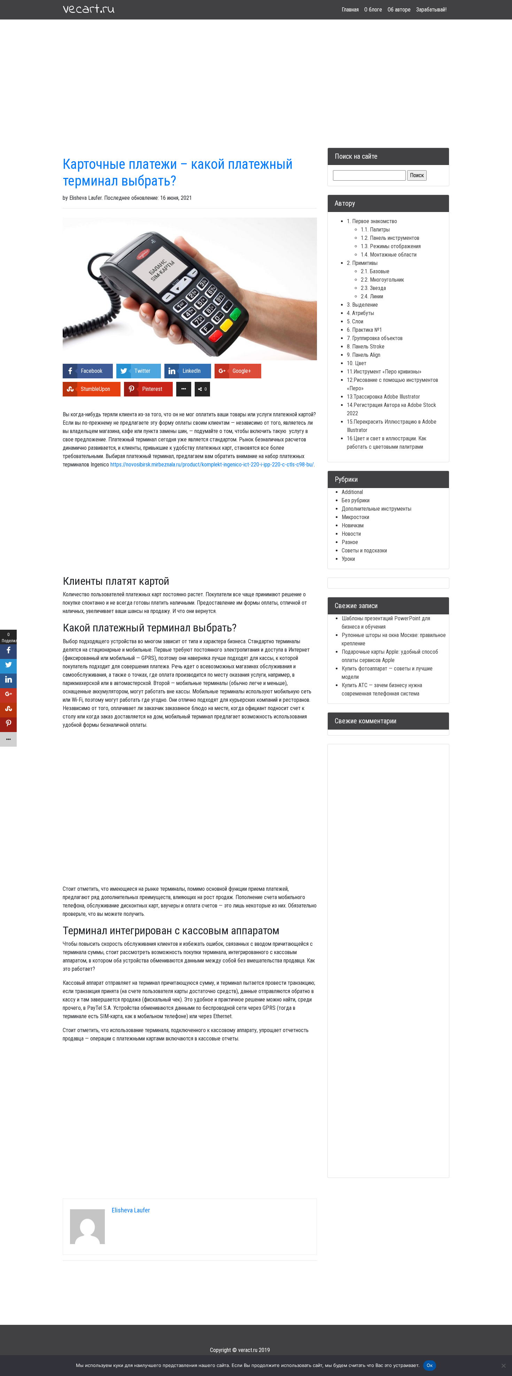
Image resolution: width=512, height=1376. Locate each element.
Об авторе (399, 9)
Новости (351, 533)
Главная (350, 9)
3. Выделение (362, 304)
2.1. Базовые (375, 271)
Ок (430, 1365)
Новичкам (353, 525)
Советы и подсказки (364, 550)
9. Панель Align (363, 355)
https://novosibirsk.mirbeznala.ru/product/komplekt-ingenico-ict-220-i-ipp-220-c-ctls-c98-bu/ (212, 464)
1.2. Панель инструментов (390, 238)
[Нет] (503, 1365)
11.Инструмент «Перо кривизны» (384, 371)
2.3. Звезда (373, 288)
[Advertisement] (256, 75)
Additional (352, 492)
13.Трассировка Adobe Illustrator (383, 396)
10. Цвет (356, 363)
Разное (350, 542)
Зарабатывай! (431, 9)
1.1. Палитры (375, 229)
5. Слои (355, 321)
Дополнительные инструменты (376, 508)
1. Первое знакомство (372, 221)
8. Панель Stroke (366, 346)
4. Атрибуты (360, 313)
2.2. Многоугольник (382, 279)
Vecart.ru (89, 10)
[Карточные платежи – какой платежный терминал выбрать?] (190, 288)
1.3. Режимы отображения (391, 246)
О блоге (373, 9)
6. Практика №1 (364, 330)
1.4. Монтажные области (389, 254)
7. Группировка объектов (375, 338)
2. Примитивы (362, 263)
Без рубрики (356, 500)
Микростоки (355, 517)
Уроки (348, 559)
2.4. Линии (372, 296)
